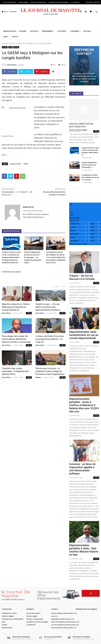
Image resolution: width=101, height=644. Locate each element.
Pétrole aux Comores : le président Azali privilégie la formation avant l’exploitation (50, 371)
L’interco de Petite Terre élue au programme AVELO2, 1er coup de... (50, 339)
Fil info (11, 43)
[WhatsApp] (22, 176)
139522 (29, 313)
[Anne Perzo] (3, 65)
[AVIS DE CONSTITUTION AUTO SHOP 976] (84, 110)
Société (16, 47)
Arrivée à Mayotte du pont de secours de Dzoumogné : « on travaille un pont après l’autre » (32, 257)
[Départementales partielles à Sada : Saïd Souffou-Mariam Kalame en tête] (84, 532)
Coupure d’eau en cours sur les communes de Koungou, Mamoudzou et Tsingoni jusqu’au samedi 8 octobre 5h (11, 257)
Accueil (4, 43)
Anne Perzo (11, 65)
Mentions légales (8, 616)
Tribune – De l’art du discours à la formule (82, 277)
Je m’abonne (31, 625)
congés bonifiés (15, 164)
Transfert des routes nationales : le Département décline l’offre (15, 371)
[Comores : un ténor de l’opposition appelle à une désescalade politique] (84, 450)
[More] (53, 71)
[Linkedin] (86, 11)
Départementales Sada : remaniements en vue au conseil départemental (83, 335)
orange (27, 249)
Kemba (38, 377)
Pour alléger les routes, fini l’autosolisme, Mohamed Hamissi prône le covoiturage (16, 339)
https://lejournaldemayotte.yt (33, 211)
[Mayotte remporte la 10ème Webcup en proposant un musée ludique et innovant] (17, 293)
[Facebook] (81, 11)
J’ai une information (34, 613)
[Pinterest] (16, 176)
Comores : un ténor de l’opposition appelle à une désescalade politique (82, 469)
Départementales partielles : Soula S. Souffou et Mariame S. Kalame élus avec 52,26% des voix (84, 405)
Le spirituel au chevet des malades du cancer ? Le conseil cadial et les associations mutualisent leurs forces (55, 257)
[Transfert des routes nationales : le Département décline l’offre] (17, 357)
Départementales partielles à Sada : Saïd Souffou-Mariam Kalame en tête (83, 550)
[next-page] (75, 187)
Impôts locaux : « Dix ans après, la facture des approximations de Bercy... (48, 307)
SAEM (26, 164)
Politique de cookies (9, 613)
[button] (96, 11)
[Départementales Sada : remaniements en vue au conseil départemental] (84, 318)
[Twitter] (90, 11)
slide (10, 47)
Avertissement (7, 628)
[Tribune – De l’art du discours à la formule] (84, 262)
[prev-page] (70, 187)
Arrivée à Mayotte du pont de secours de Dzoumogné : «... (89, 165)
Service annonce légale (78, 130)
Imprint (4, 625)
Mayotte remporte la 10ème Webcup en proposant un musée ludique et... (15, 307)
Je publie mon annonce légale (37, 622)
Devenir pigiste (32, 616)
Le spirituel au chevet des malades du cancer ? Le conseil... (90, 177)
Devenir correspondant (35, 619)
